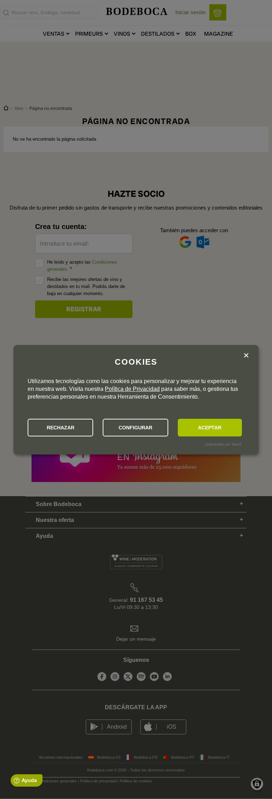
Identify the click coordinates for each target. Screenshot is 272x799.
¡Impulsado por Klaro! (223, 444)
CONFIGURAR (135, 427)
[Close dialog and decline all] (246, 356)
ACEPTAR (209, 427)
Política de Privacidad (132, 389)
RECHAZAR (60, 427)
